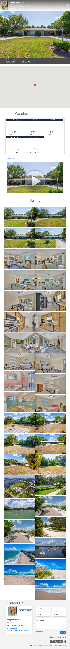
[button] (4, 34)
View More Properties (17, 9)
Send (63, 632)
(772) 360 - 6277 (20, 5)
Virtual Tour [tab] (11, 158)
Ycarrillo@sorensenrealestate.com (21, 7)
